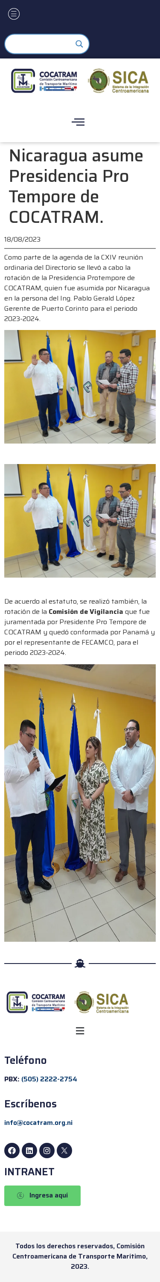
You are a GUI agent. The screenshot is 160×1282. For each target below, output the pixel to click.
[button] (80, 1031)
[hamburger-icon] (13, 15)
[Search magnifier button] (79, 44)
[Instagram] (47, 1150)
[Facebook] (12, 1150)
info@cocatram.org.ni (38, 1122)
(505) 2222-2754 (49, 1079)
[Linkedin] (29, 1150)
